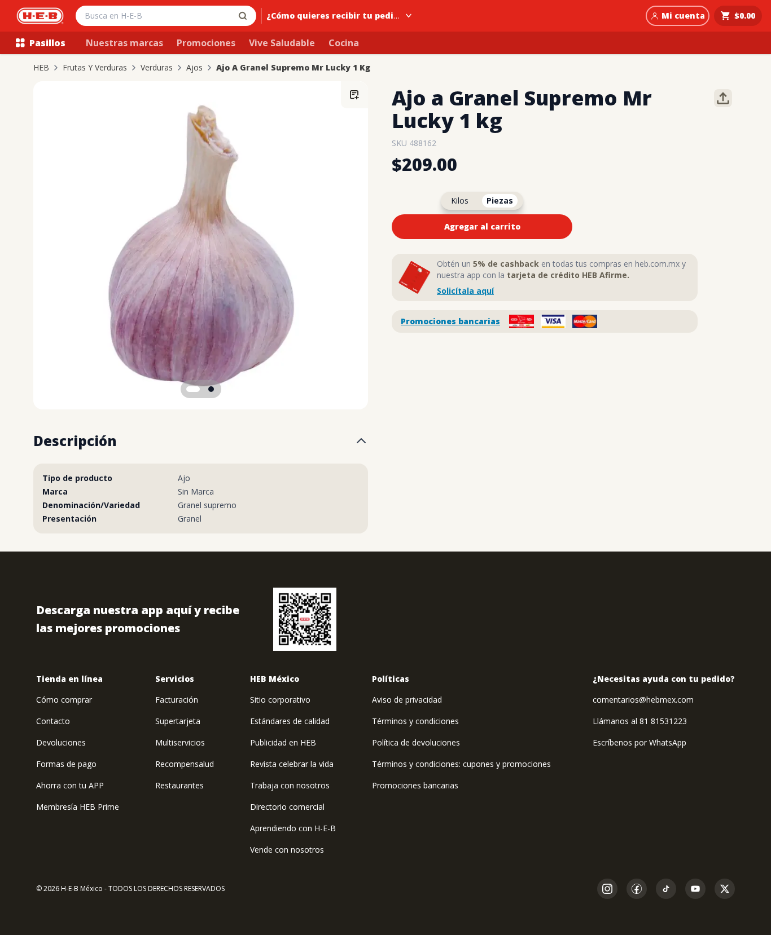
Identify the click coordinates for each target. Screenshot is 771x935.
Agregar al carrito (482, 226)
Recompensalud (184, 763)
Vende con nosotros (287, 849)
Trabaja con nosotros (290, 785)
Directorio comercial (287, 806)
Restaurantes (179, 785)
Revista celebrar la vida (292, 763)
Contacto (53, 721)
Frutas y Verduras (95, 67)
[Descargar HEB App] (304, 619)
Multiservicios (180, 742)
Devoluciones (61, 742)
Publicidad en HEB (283, 742)
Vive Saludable (282, 42)
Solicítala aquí (465, 290)
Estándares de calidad (290, 721)
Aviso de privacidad (407, 699)
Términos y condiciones (415, 721)
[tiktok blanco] (666, 889)
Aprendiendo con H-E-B (293, 828)
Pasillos (47, 43)
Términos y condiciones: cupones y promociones (461, 763)
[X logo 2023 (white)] (725, 889)
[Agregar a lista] (354, 94)
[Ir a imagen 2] (211, 389)
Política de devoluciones (416, 742)
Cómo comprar (64, 699)
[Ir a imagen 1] (193, 389)
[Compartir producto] (723, 98)
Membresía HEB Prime (77, 806)
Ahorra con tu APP (70, 785)
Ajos (194, 67)
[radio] (460, 201)
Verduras (157, 67)
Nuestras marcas (124, 42)
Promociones (206, 42)
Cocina (343, 42)
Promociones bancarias (450, 321)
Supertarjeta (177, 721)
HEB (41, 67)
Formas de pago (66, 763)
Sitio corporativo (280, 699)
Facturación (176, 699)
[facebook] (637, 889)
